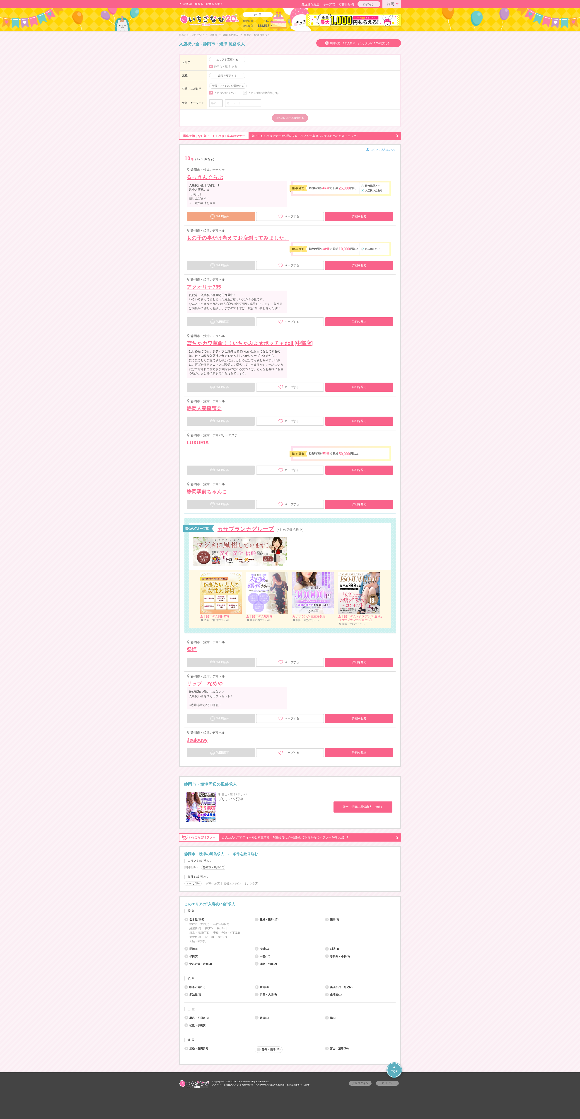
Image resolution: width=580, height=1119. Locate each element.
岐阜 (192, 978)
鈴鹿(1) (264, 1017)
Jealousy (197, 740)
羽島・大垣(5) (268, 994)
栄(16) (221, 928)
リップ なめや (205, 683)
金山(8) (209, 937)
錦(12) (209, 928)
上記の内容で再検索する (290, 118)
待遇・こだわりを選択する (228, 85)
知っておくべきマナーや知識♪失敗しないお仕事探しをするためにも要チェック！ (271, 136)
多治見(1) (195, 994)
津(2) (333, 1017)
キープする (292, 216)
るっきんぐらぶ (205, 177)
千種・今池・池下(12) (226, 932)
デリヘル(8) (213, 883)
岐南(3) (264, 987)
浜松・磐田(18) (198, 1048)
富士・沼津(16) (339, 1048)
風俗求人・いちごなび (191, 35)
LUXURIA (198, 442)
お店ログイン (360, 1083)
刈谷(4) (334, 948)
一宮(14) (265, 956)
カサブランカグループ (246, 529)
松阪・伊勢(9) (197, 1025)
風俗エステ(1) (232, 883)
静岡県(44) (191, 867)
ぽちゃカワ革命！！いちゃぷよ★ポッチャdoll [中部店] (250, 343)
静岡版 (213, 35)
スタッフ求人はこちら (383, 149)
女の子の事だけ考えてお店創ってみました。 (238, 238)
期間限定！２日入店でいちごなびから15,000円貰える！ (361, 43)
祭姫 (192, 649)
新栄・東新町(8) (199, 932)
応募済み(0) (346, 4)
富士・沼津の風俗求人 (363, 806)
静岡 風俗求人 (230, 35)
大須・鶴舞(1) (197, 941)
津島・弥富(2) (268, 964)
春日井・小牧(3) (340, 956)
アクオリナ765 (204, 287)
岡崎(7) (193, 948)
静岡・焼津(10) (271, 1049)
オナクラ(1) (251, 883)
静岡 (390, 4)
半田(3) (193, 956)
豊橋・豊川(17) (269, 919)
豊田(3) (334, 919)
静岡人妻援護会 (204, 408)
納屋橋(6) (195, 928)
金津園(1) (336, 994)
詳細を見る (359, 216)
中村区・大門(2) (199, 924)
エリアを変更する (227, 59)
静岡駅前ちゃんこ (207, 491)
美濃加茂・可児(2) (341, 987)
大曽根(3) (195, 937)
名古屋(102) (196, 919)
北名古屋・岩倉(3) (200, 964)
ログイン (369, 4)
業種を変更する (227, 75)
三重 (192, 1009)
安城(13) (265, 948)
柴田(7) (222, 937)
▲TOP (394, 1069)
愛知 (192, 911)
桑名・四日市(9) (199, 1017)
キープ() (329, 4)
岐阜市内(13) (197, 987)
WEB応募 (222, 216)
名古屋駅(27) (221, 924)
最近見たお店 (310, 4)
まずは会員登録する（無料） (290, 893)
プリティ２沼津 (230, 799)
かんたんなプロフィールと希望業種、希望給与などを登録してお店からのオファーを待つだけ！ (269, 837)
